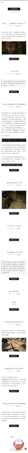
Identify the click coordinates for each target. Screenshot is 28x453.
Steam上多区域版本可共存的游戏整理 (14, 104)
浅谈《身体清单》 (14, 291)
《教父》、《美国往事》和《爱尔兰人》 (14, 23)
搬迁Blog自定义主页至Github (14, 368)
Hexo (17, 450)
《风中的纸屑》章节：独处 (14, 252)
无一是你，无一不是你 (14, 226)
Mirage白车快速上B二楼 (14, 183)
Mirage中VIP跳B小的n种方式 (14, 322)
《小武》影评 (14, 71)
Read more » (14, 59)
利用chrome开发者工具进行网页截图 (14, 403)
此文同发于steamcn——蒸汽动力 (13, 165)
